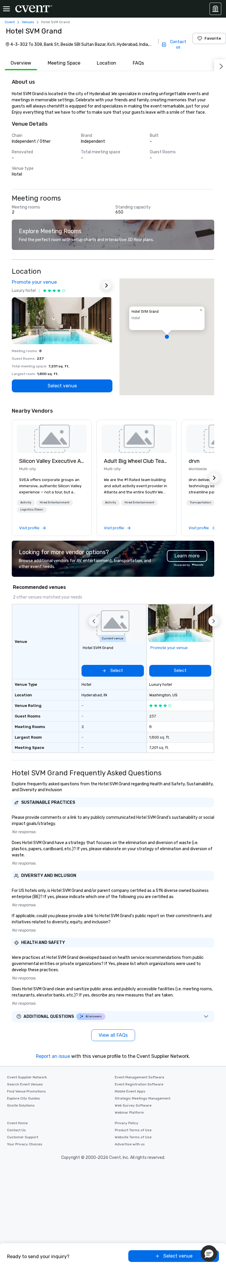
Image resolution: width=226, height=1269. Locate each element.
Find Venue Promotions (26, 1091)
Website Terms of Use (133, 1137)
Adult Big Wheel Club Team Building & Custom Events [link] (136, 461)
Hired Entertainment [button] (54, 502)
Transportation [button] (200, 502)
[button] (166, 336)
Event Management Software (139, 1077)
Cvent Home (17, 1123)
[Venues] (215, 9)
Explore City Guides (23, 1098)
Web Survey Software (133, 1105)
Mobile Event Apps (130, 1091)
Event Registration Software (139, 1084)
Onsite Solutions (21, 1105)
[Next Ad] (106, 285)
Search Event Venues (25, 1084)
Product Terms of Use (133, 1130)
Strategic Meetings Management (142, 1098)
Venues (28, 22)
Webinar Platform (129, 1112)
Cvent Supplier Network (27, 1077)
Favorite (213, 38)
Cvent (10, 22)
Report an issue (53, 1056)
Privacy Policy (126, 1123)
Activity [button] (25, 502)
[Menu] (6, 8)
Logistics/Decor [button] (31, 509)
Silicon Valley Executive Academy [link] (51, 461)
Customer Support (22, 1137)
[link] (52, 439)
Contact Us (16, 1130)
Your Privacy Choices (24, 1144)
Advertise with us (130, 1144)
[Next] (220, 65)
